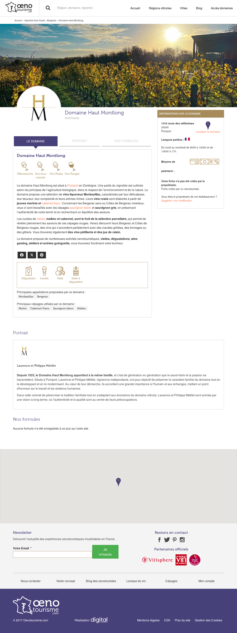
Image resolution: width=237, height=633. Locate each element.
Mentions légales (148, 620)
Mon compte (206, 581)
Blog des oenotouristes (101, 581)
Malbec (81, 308)
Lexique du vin (136, 581)
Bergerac (51, 20)
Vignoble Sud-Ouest (34, 20)
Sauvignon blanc (63, 308)
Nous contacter (31, 581)
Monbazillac (26, 296)
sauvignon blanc (80, 207)
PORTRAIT (79, 141)
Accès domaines (222, 8)
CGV (167, 620)
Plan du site (182, 620)
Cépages (171, 581)
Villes (183, 8)
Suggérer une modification (176, 200)
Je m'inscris (105, 552)
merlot (41, 219)
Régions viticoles (160, 8)
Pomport (72, 185)
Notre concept (66, 581)
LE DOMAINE (35, 141)
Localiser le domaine (208, 131)
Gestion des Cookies (208, 620)
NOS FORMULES (126, 141)
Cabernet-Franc (39, 308)
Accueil (135, 8)
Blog (199, 8)
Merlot (23, 308)
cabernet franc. (51, 203)
